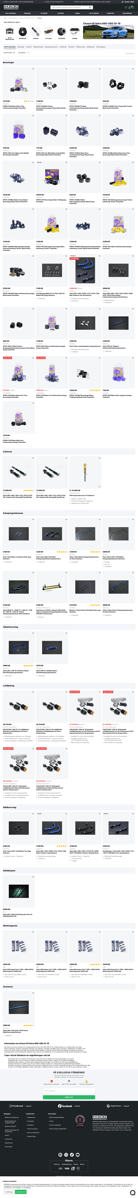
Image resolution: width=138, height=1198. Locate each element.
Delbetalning (31, 1117)
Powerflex (6, 104)
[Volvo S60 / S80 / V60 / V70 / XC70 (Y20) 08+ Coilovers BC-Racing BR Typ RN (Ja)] (52, 472)
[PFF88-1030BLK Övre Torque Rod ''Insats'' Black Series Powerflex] (118, 83)
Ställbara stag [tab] (80, 47)
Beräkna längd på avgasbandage (10, 1121)
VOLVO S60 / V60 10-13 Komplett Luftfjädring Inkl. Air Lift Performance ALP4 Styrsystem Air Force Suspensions (85, 731)
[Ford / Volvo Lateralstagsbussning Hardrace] (85, 323)
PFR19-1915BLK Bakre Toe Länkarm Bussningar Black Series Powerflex (15, 201)
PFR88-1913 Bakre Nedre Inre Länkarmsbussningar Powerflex (14, 441)
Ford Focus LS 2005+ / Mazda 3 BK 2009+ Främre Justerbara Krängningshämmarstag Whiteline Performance (51, 612)
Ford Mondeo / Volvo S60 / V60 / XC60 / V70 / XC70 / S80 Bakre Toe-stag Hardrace (118, 852)
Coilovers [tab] (29, 47)
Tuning (74, 38)
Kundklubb (30, 1121)
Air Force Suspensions (10, 727)
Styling (49, 38)
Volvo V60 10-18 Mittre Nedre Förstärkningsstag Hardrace (46, 671)
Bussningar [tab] (20, 47)
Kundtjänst (30, 1125)
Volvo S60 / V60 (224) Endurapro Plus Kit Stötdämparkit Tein (17, 915)
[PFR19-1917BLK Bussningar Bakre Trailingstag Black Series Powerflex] (85, 372)
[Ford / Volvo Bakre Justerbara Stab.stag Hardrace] (19, 534)
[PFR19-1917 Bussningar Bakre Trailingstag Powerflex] (52, 177)
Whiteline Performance (43, 608)
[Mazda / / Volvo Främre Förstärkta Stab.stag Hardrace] (85, 587)
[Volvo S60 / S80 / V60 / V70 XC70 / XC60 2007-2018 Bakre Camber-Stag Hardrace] (85, 828)
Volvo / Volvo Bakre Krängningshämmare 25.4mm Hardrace (84, 558)
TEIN (4, 912)
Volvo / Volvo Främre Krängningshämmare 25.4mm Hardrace (118, 611)
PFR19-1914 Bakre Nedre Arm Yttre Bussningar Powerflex (15, 396)
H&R (4, 967)
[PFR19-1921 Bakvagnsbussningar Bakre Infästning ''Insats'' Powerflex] (52, 223)
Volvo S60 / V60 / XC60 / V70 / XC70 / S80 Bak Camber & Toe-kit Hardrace (84, 294)
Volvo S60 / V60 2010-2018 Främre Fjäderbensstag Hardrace (15, 1031)
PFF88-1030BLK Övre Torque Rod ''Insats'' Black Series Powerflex (117, 107)
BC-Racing (6, 493)
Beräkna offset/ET (10, 1126)
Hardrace (39, 291)
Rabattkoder (9, 1143)
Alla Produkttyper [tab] (10, 47)
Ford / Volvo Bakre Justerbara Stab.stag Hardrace (17, 558)
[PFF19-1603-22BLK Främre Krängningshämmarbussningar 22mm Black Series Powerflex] (19, 323)
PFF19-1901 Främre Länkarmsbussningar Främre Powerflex (50, 347)
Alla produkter (9, 38)
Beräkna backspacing (12, 1117)
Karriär (51, 1121)
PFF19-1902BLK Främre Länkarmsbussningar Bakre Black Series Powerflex (84, 108)
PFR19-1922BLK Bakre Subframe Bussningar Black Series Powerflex (19, 294)
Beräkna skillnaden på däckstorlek (12, 1130)
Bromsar (22, 38)
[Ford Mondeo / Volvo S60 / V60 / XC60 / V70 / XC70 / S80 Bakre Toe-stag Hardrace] (118, 828)
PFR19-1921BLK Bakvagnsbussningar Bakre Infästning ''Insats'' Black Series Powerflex (85, 247)
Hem (5, 18)
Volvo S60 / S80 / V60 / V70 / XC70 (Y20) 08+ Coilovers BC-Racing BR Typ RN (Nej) (17, 496)
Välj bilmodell (10, 13)
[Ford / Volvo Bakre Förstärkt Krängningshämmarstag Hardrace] (52, 534)
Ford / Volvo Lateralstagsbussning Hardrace (85, 346)
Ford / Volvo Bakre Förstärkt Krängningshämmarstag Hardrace (48, 558)
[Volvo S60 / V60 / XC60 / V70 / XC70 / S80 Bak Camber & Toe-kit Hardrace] (85, 270)
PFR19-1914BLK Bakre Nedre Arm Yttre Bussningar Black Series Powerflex (116, 154)
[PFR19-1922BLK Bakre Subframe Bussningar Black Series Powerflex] (19, 270)
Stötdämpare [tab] (90, 47)
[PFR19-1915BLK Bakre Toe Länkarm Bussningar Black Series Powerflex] (19, 177)
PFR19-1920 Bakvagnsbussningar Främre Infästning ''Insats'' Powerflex (117, 201)
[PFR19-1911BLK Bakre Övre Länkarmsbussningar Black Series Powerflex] (85, 130)
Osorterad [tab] (71, 47)
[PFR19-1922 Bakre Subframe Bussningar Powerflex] (118, 223)
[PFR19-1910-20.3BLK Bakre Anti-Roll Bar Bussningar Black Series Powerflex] (52, 130)
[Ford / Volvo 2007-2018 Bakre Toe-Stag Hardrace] (19, 828)
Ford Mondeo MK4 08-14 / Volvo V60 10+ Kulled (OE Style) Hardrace (50, 294)
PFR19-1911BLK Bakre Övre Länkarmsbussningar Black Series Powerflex (82, 155)
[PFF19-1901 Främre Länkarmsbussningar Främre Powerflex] (52, 323)
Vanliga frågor (31, 1136)
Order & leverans (32, 1129)
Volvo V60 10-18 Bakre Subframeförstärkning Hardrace (114, 347)
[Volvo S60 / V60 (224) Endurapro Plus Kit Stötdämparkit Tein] (19, 891)
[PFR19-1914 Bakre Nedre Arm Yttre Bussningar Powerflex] (19, 372)
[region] (69, 252)
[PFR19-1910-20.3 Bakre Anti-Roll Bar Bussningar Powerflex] (19, 130)
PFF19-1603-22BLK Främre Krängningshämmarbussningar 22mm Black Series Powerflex (19, 348)
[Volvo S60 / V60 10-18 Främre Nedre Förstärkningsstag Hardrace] (19, 647)
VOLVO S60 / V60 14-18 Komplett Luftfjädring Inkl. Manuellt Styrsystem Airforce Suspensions (49, 788)
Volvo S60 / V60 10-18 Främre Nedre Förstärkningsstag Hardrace (16, 671)
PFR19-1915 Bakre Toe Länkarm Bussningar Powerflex (51, 396)
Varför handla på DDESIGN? (57, 1129)
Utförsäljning (7, 393)
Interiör (61, 38)
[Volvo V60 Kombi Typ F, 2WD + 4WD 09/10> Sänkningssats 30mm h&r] (19, 946)
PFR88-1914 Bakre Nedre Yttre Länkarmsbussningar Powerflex (14, 107)
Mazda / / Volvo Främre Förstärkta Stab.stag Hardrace (85, 611)
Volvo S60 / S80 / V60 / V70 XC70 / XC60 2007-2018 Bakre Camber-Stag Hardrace (84, 852)
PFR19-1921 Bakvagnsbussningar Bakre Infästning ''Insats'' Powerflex (50, 247)
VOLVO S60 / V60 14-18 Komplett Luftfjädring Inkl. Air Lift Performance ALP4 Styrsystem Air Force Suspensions (118, 731)
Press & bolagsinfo (55, 1125)
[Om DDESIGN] (80, 1122)
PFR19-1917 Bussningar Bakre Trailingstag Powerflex (51, 201)
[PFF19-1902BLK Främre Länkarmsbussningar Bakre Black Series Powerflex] (85, 83)
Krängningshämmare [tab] (51, 47)
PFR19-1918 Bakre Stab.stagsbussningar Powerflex (117, 396)
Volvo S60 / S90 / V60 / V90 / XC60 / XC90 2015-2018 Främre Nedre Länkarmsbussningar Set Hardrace (118, 295)
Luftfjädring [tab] (62, 47)
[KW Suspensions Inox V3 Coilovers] (85, 472)
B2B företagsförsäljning (56, 1117)
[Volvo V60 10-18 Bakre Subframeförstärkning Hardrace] (118, 323)
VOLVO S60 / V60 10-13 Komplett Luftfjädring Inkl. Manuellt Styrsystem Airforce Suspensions (16, 788)
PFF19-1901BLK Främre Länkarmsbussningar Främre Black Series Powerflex (51, 108)
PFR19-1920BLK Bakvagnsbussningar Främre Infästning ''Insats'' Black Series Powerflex (16, 248)
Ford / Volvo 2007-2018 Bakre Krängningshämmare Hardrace (114, 558)
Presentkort (8, 1139)
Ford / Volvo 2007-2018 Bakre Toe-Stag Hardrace (17, 852)
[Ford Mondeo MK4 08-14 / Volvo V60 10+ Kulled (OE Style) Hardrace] (52, 270)
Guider (7, 1135)
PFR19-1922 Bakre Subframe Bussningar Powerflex (117, 247)
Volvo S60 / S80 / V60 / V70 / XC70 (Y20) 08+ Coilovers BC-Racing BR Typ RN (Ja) (50, 496)
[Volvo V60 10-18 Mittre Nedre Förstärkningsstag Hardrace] (52, 647)
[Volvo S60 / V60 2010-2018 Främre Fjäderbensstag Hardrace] (19, 1007)
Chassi (39, 18)
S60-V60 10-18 (30, 18)
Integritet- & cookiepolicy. (23, 1187)
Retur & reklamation (33, 1132)
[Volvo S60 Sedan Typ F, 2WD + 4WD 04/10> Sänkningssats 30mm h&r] (52, 946)
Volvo (21, 18)
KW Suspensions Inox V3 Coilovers (82, 495)
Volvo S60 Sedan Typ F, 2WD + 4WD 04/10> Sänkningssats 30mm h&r (51, 970)
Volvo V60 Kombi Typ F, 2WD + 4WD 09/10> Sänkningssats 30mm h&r (18, 970)
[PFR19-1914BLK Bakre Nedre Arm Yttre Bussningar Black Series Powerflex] (118, 130)
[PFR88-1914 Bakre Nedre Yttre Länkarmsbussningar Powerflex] (19, 83)
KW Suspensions (75, 493)
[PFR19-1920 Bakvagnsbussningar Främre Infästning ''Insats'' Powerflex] (118, 177)
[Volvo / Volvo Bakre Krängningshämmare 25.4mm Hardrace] (85, 534)
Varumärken (127, 13)
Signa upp (69, 1097)
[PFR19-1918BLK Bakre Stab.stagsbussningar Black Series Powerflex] (85, 177)
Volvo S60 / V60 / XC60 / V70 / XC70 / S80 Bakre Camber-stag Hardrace (51, 852)
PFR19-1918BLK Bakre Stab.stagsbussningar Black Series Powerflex (82, 201)
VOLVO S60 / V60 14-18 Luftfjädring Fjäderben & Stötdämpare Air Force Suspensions (49, 731)
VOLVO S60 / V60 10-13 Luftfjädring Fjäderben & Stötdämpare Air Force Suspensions (16, 731)
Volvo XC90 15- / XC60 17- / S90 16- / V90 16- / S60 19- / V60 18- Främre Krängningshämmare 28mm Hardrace (17, 612)
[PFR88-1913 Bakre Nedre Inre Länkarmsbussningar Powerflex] (19, 417)
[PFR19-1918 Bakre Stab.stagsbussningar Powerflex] (118, 372)
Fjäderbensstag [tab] (38, 47)
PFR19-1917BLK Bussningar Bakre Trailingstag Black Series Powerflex (82, 396)
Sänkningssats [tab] (100, 47)
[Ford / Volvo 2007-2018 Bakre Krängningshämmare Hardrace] (118, 534)
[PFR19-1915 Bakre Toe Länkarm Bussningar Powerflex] (52, 372)
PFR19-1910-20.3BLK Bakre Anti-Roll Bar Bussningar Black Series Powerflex (50, 154)
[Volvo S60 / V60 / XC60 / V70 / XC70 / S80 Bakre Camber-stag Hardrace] (52, 828)
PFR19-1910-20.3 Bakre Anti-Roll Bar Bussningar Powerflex (16, 154)
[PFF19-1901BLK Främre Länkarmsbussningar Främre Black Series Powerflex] (52, 83)
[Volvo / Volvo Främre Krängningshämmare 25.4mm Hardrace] (118, 587)
